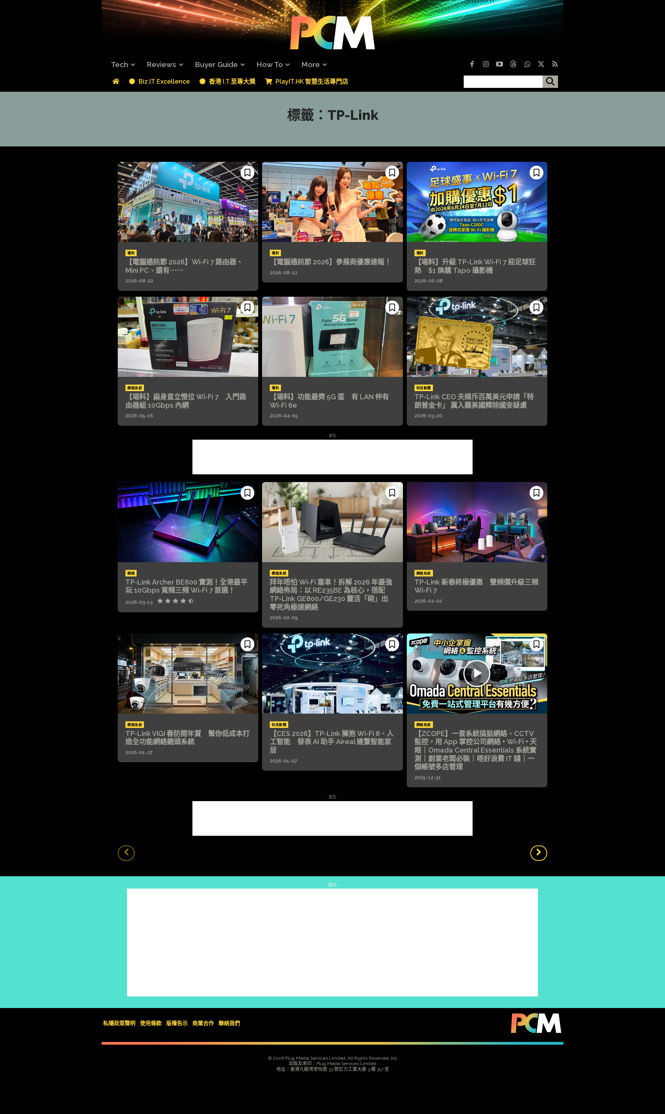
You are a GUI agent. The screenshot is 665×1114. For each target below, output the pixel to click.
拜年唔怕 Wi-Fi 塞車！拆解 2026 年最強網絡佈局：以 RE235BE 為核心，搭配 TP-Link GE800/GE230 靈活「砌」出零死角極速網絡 (331, 594)
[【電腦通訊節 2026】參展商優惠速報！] (332, 202)
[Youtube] (499, 65)
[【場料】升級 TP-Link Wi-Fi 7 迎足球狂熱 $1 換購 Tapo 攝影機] (477, 202)
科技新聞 (423, 388)
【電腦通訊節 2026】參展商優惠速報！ (330, 262)
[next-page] (538, 853)
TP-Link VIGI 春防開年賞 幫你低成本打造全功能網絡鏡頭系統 (187, 737)
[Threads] (513, 65)
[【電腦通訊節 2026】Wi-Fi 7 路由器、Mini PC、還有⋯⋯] (188, 202)
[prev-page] (126, 853)
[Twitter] (541, 65)
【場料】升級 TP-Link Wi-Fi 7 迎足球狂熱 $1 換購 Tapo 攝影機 (475, 266)
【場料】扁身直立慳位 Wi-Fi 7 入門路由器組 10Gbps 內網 (185, 401)
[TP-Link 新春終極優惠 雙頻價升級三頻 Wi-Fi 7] (477, 522)
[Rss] (555, 65)
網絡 (131, 573)
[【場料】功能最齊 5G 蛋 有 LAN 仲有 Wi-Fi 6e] (332, 337)
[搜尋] (550, 82)
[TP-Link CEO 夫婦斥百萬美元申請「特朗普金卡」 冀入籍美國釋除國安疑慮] (477, 337)
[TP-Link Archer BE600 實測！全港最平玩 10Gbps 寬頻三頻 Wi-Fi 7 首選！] (188, 522)
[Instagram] (486, 65)
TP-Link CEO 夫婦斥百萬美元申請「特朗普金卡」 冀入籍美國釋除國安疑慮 (474, 401)
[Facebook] (472, 65)
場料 (131, 253)
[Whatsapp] (527, 65)
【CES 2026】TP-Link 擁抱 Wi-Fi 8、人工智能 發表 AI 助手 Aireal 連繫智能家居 (332, 741)
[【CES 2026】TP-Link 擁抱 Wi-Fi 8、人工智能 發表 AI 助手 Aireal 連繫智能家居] (332, 673)
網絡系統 (134, 388)
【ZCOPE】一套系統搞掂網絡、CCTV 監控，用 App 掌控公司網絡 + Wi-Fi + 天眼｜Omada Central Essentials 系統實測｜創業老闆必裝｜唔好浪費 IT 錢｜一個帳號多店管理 (475, 750)
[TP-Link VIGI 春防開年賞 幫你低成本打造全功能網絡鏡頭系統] (188, 673)
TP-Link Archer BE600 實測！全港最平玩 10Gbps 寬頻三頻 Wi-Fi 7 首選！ (186, 586)
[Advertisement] (332, 457)
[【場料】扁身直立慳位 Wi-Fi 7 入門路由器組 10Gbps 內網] (188, 337)
